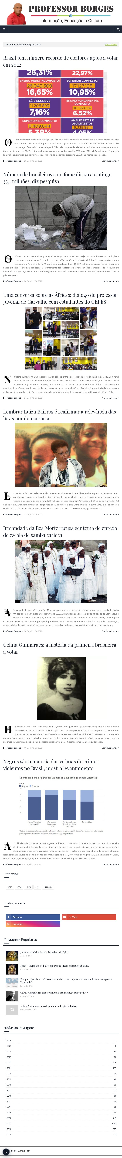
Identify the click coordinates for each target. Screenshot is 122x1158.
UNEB (28, 887)
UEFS (37, 887)
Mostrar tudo (111, 44)
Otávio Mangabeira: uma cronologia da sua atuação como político (54, 992)
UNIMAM (48, 887)
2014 (61, 1106)
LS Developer (24, 1150)
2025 (61, 1045)
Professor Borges (12, 161)
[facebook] (33, 917)
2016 (61, 1095)
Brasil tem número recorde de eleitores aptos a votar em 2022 (60, 61)
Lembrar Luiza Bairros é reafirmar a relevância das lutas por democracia (59, 415)
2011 (61, 1123)
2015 (61, 1101)
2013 (61, 1112)
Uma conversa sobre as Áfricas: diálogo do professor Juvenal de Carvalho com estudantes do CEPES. (60, 298)
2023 (61, 1057)
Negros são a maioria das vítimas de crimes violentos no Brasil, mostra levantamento (50, 764)
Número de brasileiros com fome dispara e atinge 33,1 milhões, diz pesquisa (57, 177)
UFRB (9, 887)
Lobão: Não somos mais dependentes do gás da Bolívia (48, 1006)
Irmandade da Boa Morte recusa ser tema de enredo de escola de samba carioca (60, 531)
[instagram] (33, 924)
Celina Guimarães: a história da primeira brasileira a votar (59, 648)
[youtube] (89, 917)
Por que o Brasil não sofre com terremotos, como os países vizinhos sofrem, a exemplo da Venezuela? (66, 981)
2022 (61, 1062)
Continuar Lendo (110, 160)
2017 (61, 1090)
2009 (61, 1134)
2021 (61, 1068)
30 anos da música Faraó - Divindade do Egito (44, 952)
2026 (61, 1040)
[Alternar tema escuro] (6, 1152)
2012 (61, 1118)
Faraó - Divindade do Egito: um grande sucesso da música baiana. (54, 965)
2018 (61, 1084)
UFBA (19, 887)
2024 (61, 1051)
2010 (61, 1129)
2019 (61, 1079)
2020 (61, 1073)
